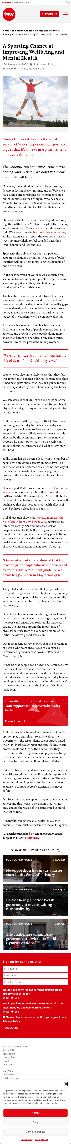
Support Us (49, 14)
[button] (66, 1084)
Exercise (8, 68)
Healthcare (20, 68)
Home (6, 30)
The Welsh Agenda (22, 30)
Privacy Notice (41, 1139)
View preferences (35, 1131)
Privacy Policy (11, 1021)
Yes (16, 998)
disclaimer (31, 837)
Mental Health (37, 68)
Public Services (11, 1078)
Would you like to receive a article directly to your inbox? (32, 992)
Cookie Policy (27, 1139)
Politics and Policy (45, 30)
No (7, 998)
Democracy (9, 1074)
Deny (35, 1122)
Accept (35, 1112)
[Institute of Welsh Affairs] (9, 14)
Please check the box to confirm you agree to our (34, 1019)
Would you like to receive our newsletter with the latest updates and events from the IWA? (33, 1005)
